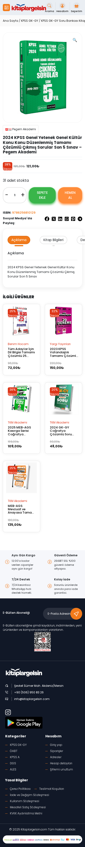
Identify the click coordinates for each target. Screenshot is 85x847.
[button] (6, 7)
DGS (13, 763)
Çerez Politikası (20, 789)
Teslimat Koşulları (51, 789)
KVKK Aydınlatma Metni (26, 813)
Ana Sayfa (10, 21)
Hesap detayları (61, 763)
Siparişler (56, 751)
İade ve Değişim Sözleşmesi (29, 795)
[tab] (19, 240)
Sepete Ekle (42, 195)
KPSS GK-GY (29, 21)
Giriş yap (56, 745)
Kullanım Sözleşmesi (24, 801)
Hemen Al (70, 195)
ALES (13, 769)
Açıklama (18, 240)
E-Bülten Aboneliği (16, 613)
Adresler (55, 757)
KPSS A (15, 757)
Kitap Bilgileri (53, 240)
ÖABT (13, 751)
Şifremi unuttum (61, 769)
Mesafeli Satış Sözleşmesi (28, 807)
